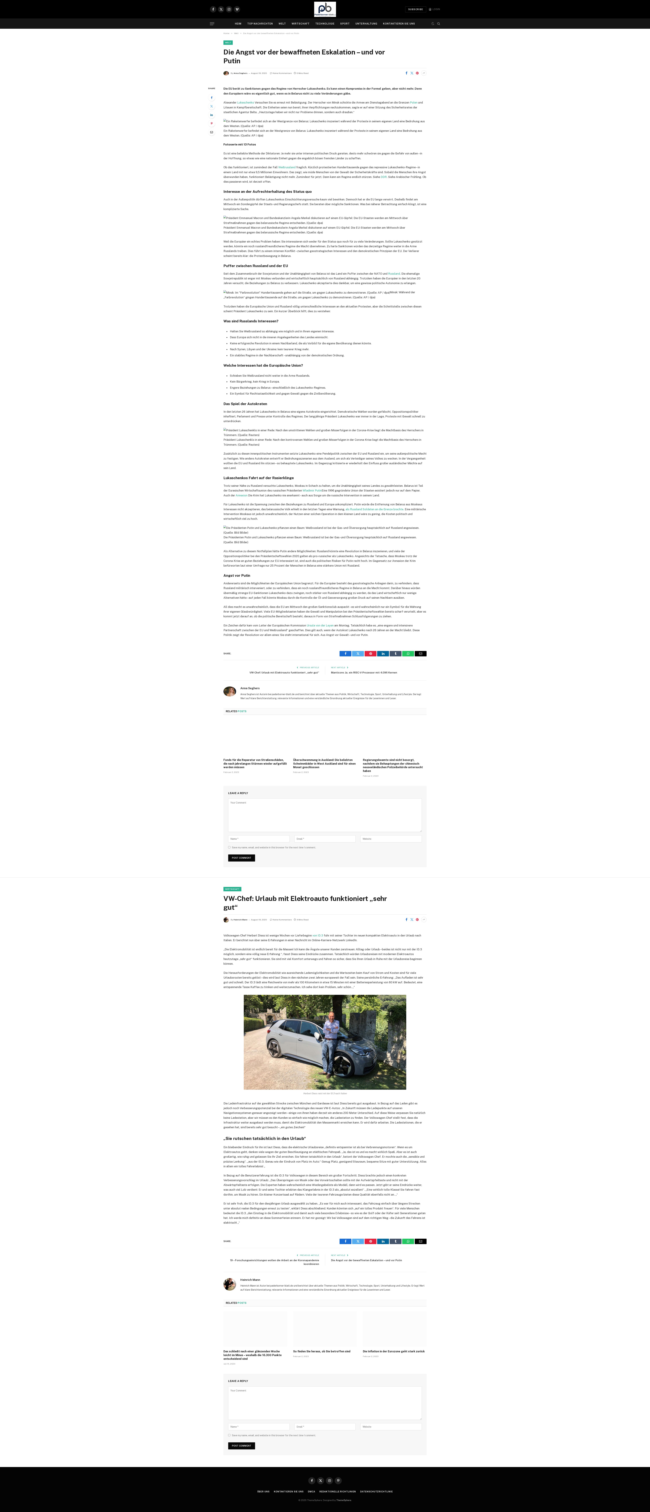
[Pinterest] (211, 123)
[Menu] (212, 24)
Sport (345, 23)
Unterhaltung (366, 23)
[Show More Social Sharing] (424, 73)
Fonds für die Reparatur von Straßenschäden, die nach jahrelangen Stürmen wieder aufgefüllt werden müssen (255, 763)
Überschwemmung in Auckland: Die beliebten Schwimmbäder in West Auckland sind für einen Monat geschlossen (324, 763)
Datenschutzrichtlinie (376, 1491)
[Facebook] (211, 97)
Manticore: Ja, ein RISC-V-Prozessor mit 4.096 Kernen (364, 672)
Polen (413, 102)
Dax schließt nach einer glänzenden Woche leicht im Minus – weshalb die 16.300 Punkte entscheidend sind (252, 1355)
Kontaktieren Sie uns (399, 23)
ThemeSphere (343, 1500)
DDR (384, 177)
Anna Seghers (240, 73)
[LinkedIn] (211, 114)
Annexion (241, 495)
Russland (394, 273)
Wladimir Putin (312, 490)
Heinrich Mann (240, 920)
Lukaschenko (245, 102)
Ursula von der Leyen (320, 625)
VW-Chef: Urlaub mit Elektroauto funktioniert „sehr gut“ (284, 672)
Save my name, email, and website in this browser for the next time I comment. (274, 847)
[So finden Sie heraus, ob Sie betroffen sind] (325, 1329)
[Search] (438, 24)
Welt (282, 23)
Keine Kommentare (282, 73)
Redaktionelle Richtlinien (337, 1491)
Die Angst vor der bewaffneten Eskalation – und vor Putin (366, 1260)
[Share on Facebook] (406, 73)
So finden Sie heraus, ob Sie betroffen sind (321, 1351)
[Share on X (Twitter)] (411, 73)
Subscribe (415, 9)
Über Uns (263, 1491)
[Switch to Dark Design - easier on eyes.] (433, 23)
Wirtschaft (301, 23)
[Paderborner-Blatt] (325, 9)
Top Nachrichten (260, 23)
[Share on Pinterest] (417, 73)
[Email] (211, 132)
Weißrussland (287, 167)
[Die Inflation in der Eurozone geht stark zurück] (395, 1329)
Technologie (324, 23)
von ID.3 (317, 935)
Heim (238, 23)
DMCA (311, 1491)
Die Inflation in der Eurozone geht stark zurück (394, 1351)
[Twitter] (211, 106)
